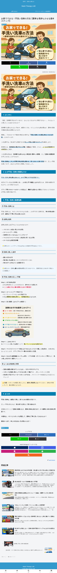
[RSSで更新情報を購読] (28, 455)
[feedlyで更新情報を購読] (42, 451)
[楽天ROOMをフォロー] (14, 451)
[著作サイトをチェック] (14, 447)
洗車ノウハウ (5, 427)
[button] (37, 67)
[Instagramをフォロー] (42, 447)
